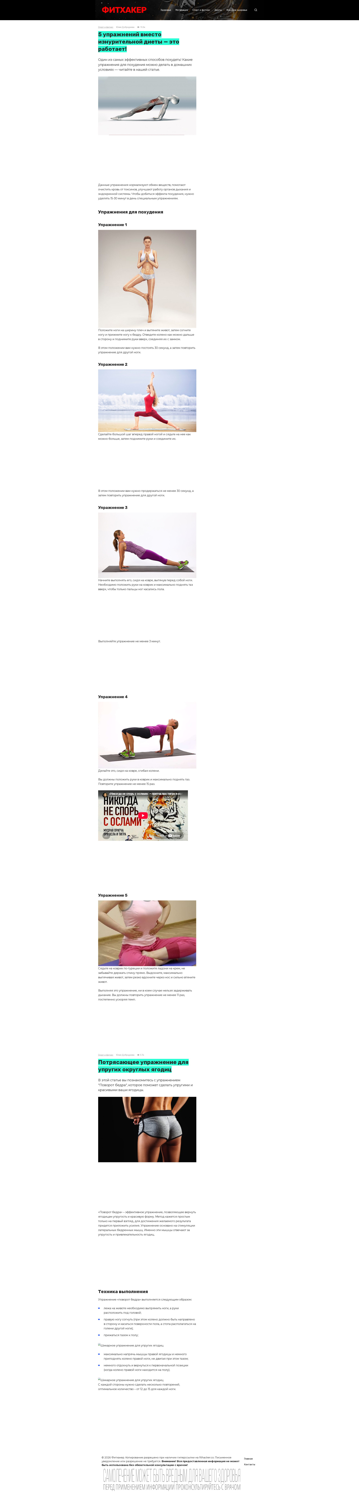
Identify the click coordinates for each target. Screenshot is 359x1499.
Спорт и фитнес (201, 10)
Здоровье (166, 10)
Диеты (218, 10)
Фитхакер (124, 10)
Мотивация (182, 10)
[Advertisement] (147, 158)
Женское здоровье (236, 10)
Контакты (249, 1464)
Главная (248, 1458)
